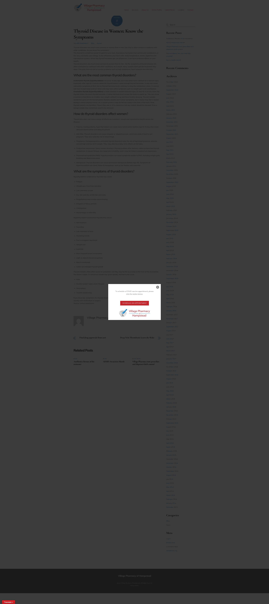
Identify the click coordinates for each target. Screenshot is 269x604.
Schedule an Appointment (134, 303)
